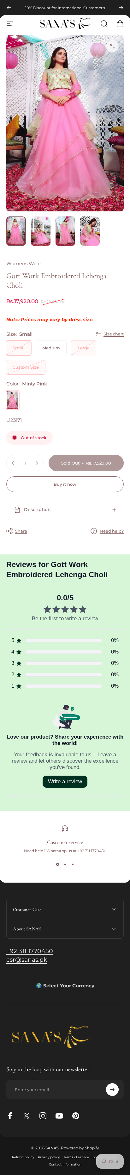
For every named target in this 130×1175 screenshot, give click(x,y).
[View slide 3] (72, 864)
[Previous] (9, 7)
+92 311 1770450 (92, 850)
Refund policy (23, 1157)
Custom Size (26, 367)
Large (84, 347)
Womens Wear (23, 263)
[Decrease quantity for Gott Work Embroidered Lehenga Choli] (13, 463)
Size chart (113, 333)
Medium (51, 347)
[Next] (121, 7)
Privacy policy (49, 1157)
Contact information (65, 1164)
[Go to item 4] (90, 231)
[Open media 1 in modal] (112, 46)
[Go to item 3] (65, 231)
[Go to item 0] (16, 231)
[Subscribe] (112, 1089)
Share (21, 531)
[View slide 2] (65, 864)
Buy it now (65, 484)
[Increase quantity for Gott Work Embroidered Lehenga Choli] (36, 463)
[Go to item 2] (40, 231)
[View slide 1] (57, 864)
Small (19, 347)
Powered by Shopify (80, 1148)
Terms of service (76, 1157)
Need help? (112, 531)
